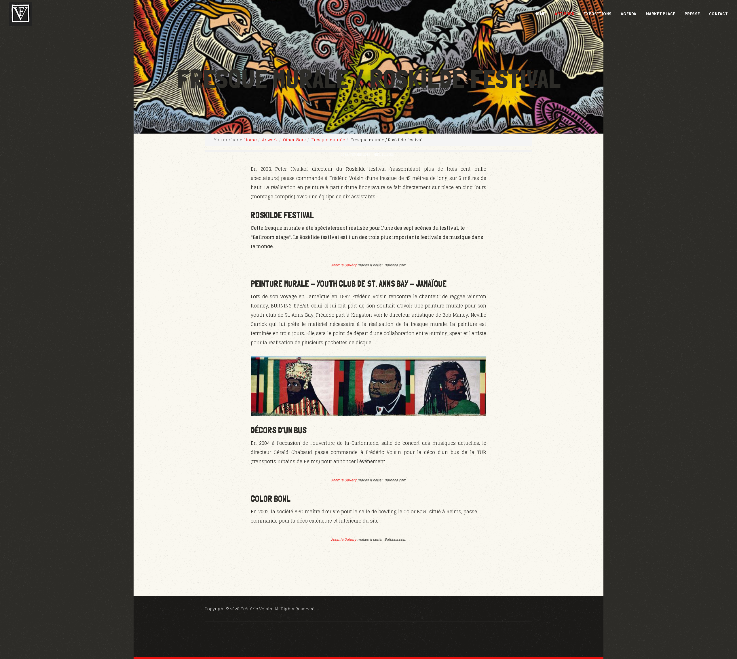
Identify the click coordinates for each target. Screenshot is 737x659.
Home (540, 13)
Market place (660, 13)
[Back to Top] (718, 623)
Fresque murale (328, 139)
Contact (718, 13)
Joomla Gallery (343, 265)
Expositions (597, 13)
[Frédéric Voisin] (20, 14)
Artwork (565, 13)
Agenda (629, 13)
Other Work (294, 139)
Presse (692, 13)
